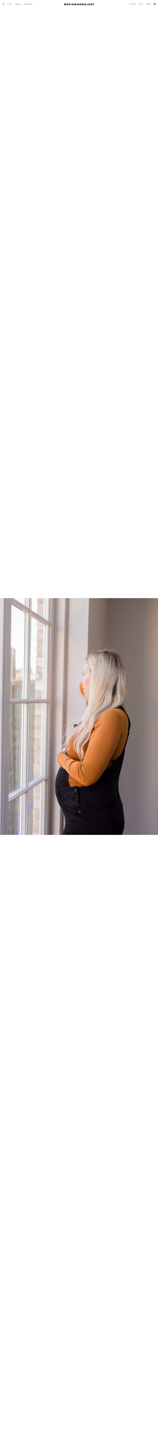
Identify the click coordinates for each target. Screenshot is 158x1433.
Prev (4, 719)
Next (154, 719)
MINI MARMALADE (79, 697)
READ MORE (79, 731)
